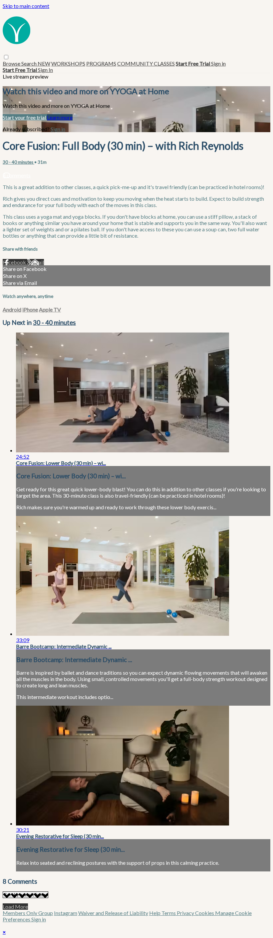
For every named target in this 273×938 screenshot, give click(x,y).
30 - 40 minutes (18, 162)
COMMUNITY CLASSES (146, 63)
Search (29, 63)
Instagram (65, 913)
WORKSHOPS (68, 63)
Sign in (218, 63)
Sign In (45, 70)
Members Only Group (28, 913)
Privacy (186, 913)
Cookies (205, 913)
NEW (44, 63)
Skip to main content (26, 6)
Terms (169, 913)
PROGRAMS (101, 63)
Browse (12, 63)
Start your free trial (25, 117)
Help (155, 913)
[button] (6, 57)
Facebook (15, 262)
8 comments (17, 175)
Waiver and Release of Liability (113, 913)
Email (37, 262)
